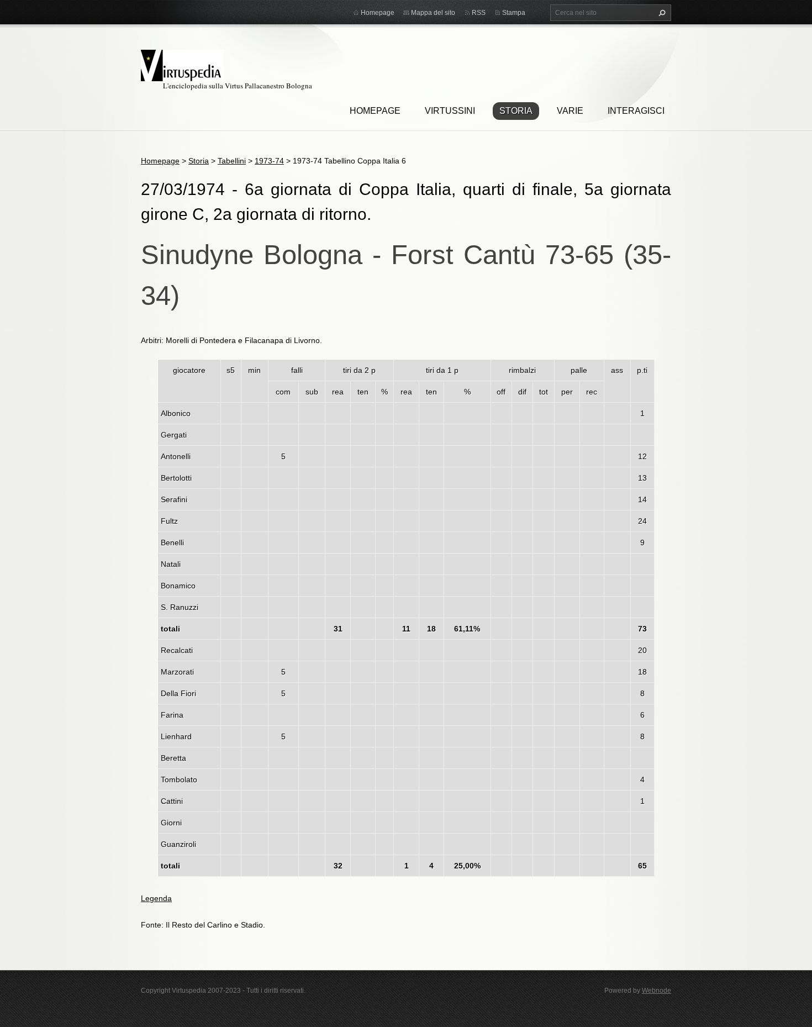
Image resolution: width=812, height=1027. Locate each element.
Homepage (375, 110)
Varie (570, 110)
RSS (479, 13)
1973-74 (269, 160)
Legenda (156, 898)
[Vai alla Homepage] (182, 63)
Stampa (513, 13)
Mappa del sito (433, 13)
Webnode (656, 990)
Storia (515, 110)
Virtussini (450, 110)
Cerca (660, 12)
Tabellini (232, 160)
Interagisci (636, 110)
